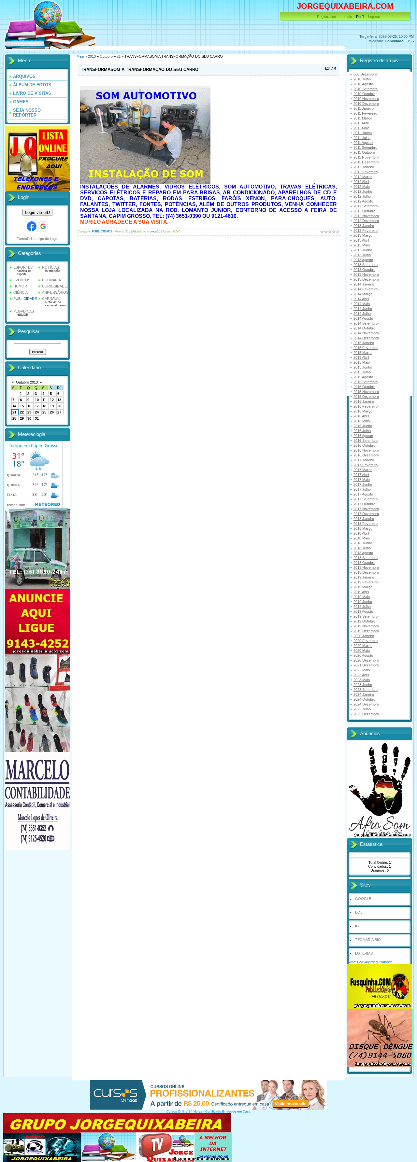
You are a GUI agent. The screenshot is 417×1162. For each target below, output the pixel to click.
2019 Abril (361, 592)
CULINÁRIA (51, 280)
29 (22, 418)
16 (29, 406)
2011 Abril (360, 123)
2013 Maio (361, 245)
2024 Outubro (364, 699)
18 (44, 406)
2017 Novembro (366, 509)
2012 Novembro (366, 216)
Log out (374, 17)
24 (37, 412)
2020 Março (362, 646)
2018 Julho (362, 548)
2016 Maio (361, 421)
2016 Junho (362, 426)
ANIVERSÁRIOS (55, 292)
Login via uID (37, 212)
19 (52, 406)
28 (14, 418)
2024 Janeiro (363, 694)
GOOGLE (363, 899)
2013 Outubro (364, 270)
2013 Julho (362, 255)
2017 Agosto (363, 494)
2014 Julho (362, 313)
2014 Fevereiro (365, 289)
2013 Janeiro (363, 226)
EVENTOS (21, 280)
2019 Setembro (365, 616)
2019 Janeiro (363, 577)
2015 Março (362, 353)
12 (52, 400)
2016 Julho (362, 431)
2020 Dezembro (366, 660)
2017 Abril (361, 475)
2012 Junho (362, 191)
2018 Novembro (366, 567)
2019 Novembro (366, 626)
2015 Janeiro (363, 343)
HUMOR (20, 286)
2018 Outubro (364, 563)
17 (37, 406)
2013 (92, 56)
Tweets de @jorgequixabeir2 (369, 962)
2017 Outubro (364, 504)
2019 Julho (362, 607)
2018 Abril (361, 533)
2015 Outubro (364, 387)
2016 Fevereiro (365, 406)
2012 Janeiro (363, 167)
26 (52, 412)
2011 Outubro (364, 152)
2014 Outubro (364, 328)
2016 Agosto (363, 436)
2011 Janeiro (363, 108)
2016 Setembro (365, 440)
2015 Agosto (363, 377)
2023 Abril (361, 675)
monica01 (153, 231)
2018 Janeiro (363, 519)
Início (347, 17)
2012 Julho (362, 196)
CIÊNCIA (20, 292)
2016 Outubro (364, 445)
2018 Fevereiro (365, 523)
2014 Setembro (365, 323)
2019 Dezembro (366, 631)
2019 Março (362, 587)
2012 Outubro (364, 211)
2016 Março (362, 411)
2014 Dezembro (366, 338)
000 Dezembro (365, 74)
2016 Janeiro (363, 401)
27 (59, 412)
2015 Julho (362, 372)
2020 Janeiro (363, 636)
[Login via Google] (43, 226)
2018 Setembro (365, 558)
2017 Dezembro (366, 514)
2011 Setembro (365, 147)
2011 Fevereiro (365, 113)
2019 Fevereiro (365, 582)
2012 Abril (361, 182)
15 (22, 406)
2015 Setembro (365, 382)
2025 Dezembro (366, 714)
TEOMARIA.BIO (368, 940)
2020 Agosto (363, 655)
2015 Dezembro (366, 397)
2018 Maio (361, 538)
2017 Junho (362, 484)
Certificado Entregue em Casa (228, 1111)
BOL (358, 912)
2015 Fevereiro (365, 348)
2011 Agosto (363, 143)
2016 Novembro (366, 450)
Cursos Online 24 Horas (184, 1111)
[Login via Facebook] (31, 226)
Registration (326, 17)
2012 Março (362, 177)
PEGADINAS (23, 311)
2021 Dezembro (366, 665)
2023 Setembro (365, 690)
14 (14, 406)
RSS (410, 41)
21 (14, 412)
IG (357, 926)
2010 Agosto (363, 84)
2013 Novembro (366, 274)
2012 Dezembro (366, 221)
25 (44, 412)
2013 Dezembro (366, 279)
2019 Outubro (364, 621)
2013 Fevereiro (365, 230)
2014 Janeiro (363, 284)
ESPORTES (23, 267)
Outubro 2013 (27, 382)
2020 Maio (361, 650)
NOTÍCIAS (50, 267)
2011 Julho (361, 138)
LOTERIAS (364, 953)
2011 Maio (361, 128)
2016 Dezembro (366, 455)
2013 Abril (361, 240)
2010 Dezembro (366, 103)
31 (37, 418)
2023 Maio (361, 680)
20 (59, 406)
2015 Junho (362, 367)
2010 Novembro (366, 99)
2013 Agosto (363, 260)
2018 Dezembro (366, 572)
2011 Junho (362, 133)
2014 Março (362, 294)
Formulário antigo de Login (37, 239)
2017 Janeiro (363, 460)
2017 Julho (362, 489)
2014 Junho (362, 309)
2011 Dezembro (366, 162)
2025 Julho (362, 709)
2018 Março (362, 528)
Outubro (106, 56)
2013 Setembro (365, 265)
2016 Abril (361, 416)
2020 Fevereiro (365, 641)
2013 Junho (362, 250)
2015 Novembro (366, 392)
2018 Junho (362, 543)
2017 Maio (361, 480)
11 (44, 400)
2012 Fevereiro (365, 172)
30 (29, 418)
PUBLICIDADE (25, 299)
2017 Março (362, 470)
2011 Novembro (366, 157)
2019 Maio (361, 597)
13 (59, 400)
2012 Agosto (363, 201)
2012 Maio (361, 187)
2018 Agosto (363, 553)
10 (37, 400)
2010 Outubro (364, 94)
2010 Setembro (365, 89)
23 (29, 412)
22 (22, 412)
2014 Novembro (366, 333)
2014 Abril (361, 299)
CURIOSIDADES (55, 286)
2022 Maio (361, 670)
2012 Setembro (365, 206)
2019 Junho (362, 602)
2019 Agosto (363, 611)
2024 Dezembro (366, 704)
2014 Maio (361, 304)
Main (80, 56)
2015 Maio (361, 362)
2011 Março (362, 118)
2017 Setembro (365, 499)
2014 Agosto (363, 318)
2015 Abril (361, 357)
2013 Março (362, 235)
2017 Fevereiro (365, 465)
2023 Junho (362, 685)
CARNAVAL (51, 299)
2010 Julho (362, 79)
